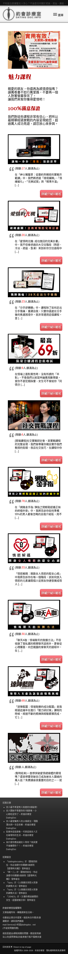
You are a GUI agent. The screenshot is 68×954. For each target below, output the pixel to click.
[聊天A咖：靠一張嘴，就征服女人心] (34, 615)
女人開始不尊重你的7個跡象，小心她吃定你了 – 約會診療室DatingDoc (21, 814)
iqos (10, 882)
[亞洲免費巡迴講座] (34, 748)
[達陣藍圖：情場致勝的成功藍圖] (34, 681)
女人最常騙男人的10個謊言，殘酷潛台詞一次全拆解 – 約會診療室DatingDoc (22, 825)
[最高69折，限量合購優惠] (34, 349)
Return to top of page (22, 947)
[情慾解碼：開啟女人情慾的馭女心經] (34, 548)
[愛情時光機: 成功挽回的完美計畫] (34, 216)
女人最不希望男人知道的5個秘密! (21, 807)
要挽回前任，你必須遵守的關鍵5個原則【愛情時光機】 (21, 865)
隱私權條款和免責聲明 (55, 950)
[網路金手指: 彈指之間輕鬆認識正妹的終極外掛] (34, 482)
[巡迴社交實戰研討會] (34, 415)
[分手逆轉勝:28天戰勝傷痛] (34, 282)
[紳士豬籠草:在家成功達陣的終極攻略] (34, 149)
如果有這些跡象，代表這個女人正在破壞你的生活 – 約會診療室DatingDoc (21, 835)
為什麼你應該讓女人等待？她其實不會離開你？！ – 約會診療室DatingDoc (21, 846)
